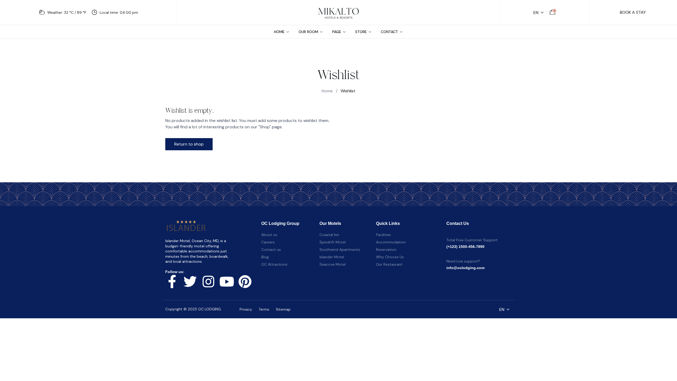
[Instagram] (208, 281)
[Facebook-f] (172, 281)
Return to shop (189, 144)
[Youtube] (226, 281)
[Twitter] (190, 281)
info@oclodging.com (465, 268)
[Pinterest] (244, 281)
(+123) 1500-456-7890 (465, 246)
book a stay (633, 12)
